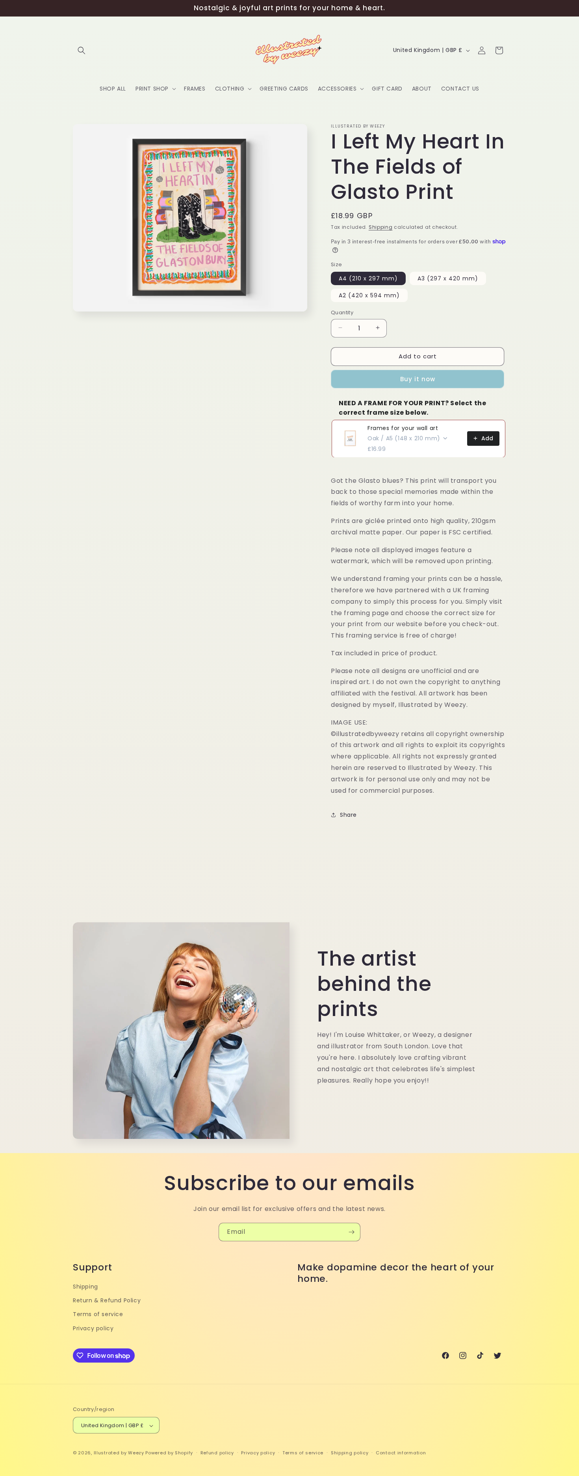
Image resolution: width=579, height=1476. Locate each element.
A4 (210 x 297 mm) (368, 278)
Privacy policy (93, 1328)
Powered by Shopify (169, 1453)
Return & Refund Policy (107, 1300)
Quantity (342, 312)
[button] (81, 50)
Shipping (381, 227)
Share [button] (348, 814)
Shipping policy (350, 1453)
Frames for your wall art (402, 428)
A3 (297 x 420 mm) (448, 278)
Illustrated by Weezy (119, 1453)
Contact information (401, 1453)
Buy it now (417, 379)
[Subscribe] (351, 1232)
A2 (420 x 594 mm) (369, 295)
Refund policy (217, 1453)
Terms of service (98, 1314)
